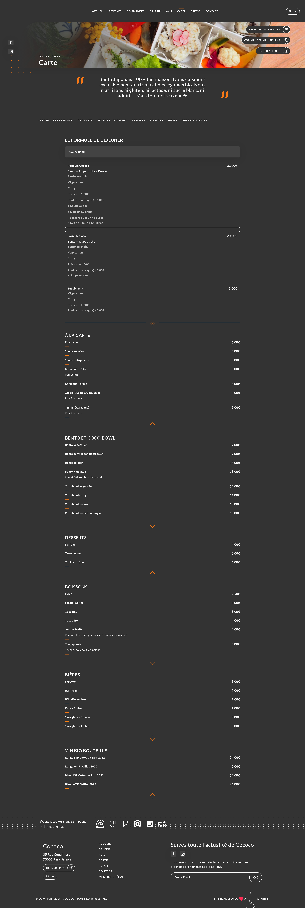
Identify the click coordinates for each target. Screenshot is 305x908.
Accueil (97, 11)
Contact (212, 11)
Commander (135, 11)
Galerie (155, 11)
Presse (195, 11)
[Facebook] (11, 42)
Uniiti (265, 898)
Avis (169, 11)
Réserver (115, 11)
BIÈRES (172, 120)
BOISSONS (156, 120)
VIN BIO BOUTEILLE (194, 120)
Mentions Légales (113, 877)
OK (255, 877)
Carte (181, 11)
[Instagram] (11, 51)
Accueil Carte (49, 56)
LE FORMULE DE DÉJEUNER (55, 120)
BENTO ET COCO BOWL (112, 120)
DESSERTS (138, 120)
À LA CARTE (85, 120)
